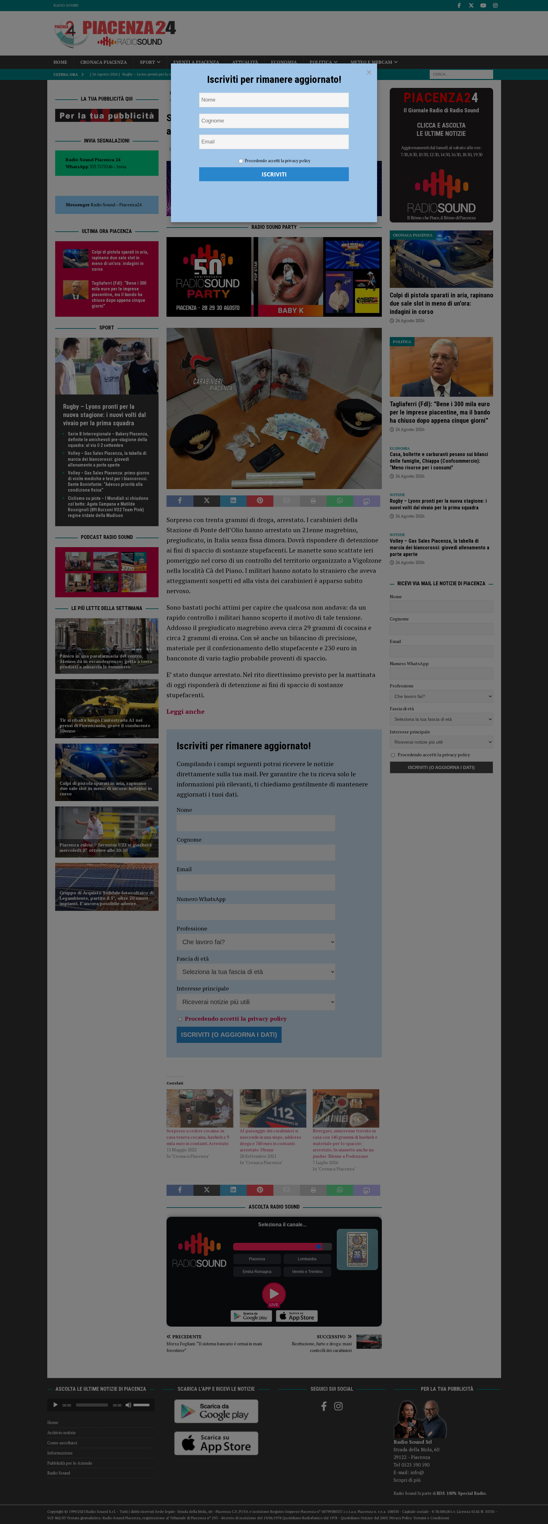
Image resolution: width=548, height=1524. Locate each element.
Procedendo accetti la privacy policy (277, 160)
